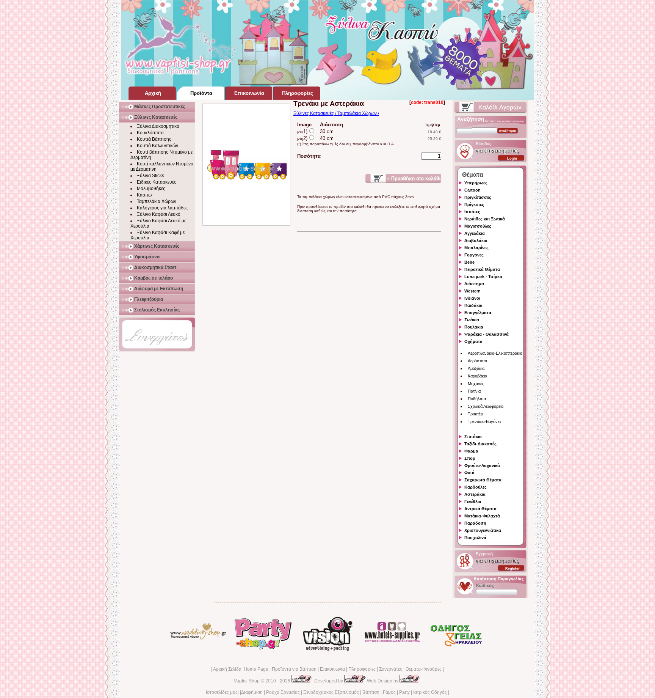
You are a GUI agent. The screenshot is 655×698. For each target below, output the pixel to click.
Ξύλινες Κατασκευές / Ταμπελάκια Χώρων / (336, 113)
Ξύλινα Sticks (150, 175)
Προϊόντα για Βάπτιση (294, 669)
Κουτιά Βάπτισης (154, 139)
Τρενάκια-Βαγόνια (484, 421)
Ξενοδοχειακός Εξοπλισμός (331, 692)
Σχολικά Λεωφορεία (485, 406)
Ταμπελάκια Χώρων (156, 201)
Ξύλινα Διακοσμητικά (158, 126)
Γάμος (389, 692)
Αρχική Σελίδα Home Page (240, 669)
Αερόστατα (477, 360)
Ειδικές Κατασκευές (156, 182)
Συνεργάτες (390, 669)
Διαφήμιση (252, 692)
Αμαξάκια (476, 368)
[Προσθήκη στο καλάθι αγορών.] (403, 178)
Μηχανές (476, 383)
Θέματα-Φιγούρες (424, 669)
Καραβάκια (477, 376)
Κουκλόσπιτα (150, 132)
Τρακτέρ (475, 414)
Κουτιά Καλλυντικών (157, 145)
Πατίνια (474, 391)
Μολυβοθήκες (151, 188)
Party (404, 692)
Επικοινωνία (332, 669)
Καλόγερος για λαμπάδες (162, 208)
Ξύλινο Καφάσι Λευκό (158, 214)
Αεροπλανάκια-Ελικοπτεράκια (495, 353)
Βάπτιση (370, 692)
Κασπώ (144, 195)
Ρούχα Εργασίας (283, 692)
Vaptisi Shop (247, 681)
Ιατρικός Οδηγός (430, 692)
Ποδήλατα (477, 398)
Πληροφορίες (362, 669)
